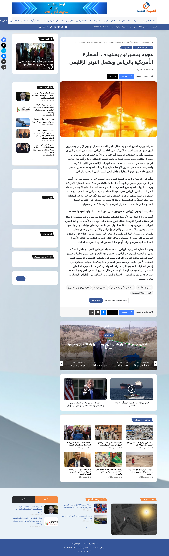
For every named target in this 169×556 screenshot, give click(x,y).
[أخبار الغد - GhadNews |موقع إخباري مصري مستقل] (146, 7)
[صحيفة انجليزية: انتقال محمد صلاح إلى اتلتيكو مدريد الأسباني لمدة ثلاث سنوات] (100, 508)
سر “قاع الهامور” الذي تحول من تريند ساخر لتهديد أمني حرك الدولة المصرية (108, 345)
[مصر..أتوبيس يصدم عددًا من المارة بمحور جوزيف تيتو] (100, 519)
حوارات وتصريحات (51, 20)
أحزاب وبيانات (67, 20)
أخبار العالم (96, 20)
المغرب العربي (109, 20)
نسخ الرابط (96, 300)
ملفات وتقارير (81, 20)
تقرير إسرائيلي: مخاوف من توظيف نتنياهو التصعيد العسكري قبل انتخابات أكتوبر (42, 95)
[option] (108, 345)
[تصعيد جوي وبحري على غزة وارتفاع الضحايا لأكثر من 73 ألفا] (139, 432)
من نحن (133, 27)
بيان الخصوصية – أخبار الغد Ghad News (106, 27)
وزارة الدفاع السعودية (141, 293)
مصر (137, 20)
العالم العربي (125, 20)
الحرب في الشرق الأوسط (135, 42)
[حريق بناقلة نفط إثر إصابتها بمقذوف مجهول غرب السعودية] (23, 122)
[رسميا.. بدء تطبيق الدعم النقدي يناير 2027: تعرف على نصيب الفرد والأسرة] (108, 459)
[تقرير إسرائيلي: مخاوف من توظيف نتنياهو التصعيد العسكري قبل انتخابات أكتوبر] (23, 96)
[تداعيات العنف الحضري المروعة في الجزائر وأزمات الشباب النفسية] (77, 432)
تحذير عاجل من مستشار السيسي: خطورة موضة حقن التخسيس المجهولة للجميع (79, 471)
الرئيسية (148, 42)
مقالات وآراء (36, 20)
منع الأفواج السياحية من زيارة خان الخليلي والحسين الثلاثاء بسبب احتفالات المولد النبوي (37, 64)
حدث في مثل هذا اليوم (19, 20)
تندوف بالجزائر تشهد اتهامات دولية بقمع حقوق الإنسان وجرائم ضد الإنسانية (140, 471)
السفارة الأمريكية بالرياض (121, 287)
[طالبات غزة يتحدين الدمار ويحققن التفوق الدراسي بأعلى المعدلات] (108, 432)
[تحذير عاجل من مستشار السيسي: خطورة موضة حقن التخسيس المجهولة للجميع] (77, 459)
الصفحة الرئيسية (148, 20)
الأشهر (23, 499)
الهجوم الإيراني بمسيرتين (78, 287)
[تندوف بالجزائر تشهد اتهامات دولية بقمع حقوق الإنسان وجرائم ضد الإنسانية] (139, 459)
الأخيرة (46, 499)
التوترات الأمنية (144, 287)
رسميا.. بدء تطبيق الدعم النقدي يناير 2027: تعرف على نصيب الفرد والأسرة (109, 471)
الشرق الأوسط (99, 287)
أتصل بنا (125, 27)
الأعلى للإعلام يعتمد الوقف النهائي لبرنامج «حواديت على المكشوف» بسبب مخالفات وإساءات (27, 520)
